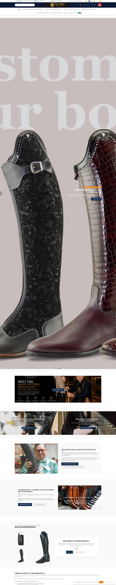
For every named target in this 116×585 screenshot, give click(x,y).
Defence (94, 9)
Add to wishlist (79, 552)
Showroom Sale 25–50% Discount (71, 9)
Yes (101, 582)
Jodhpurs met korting (40, 504)
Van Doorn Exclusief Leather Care (42, 12)
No (105, 582)
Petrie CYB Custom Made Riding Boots (53, 9)
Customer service (72, 12)
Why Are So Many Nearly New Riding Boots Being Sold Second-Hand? (30, 583)
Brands (65, 12)
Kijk (68, 552)
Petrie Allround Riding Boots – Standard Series (33, 9)
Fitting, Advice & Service (56, 12)
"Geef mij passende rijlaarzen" (70, 463)
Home (19, 9)
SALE (79, 12)
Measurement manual (86, 9)
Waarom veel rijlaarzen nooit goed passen (73, 466)
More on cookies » (111, 582)
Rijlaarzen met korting (25, 504)
